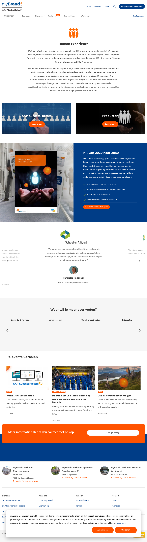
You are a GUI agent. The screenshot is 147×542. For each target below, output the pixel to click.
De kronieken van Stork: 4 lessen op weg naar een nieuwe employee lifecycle (71, 399)
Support (97, 6)
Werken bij (85, 16)
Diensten (39, 16)
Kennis (79, 506)
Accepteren (102, 530)
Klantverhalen (82, 500)
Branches (26, 16)
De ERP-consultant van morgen (114, 395)
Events (88, 6)
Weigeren (125, 530)
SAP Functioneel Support (13, 506)
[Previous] (7, 261)
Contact (107, 6)
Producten (110, 116)
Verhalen (52, 16)
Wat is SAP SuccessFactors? (20, 395)
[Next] (139, 261)
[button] (114, 6)
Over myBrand (69, 16)
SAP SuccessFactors (37, 116)
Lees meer (121, 523)
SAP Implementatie (11, 500)
